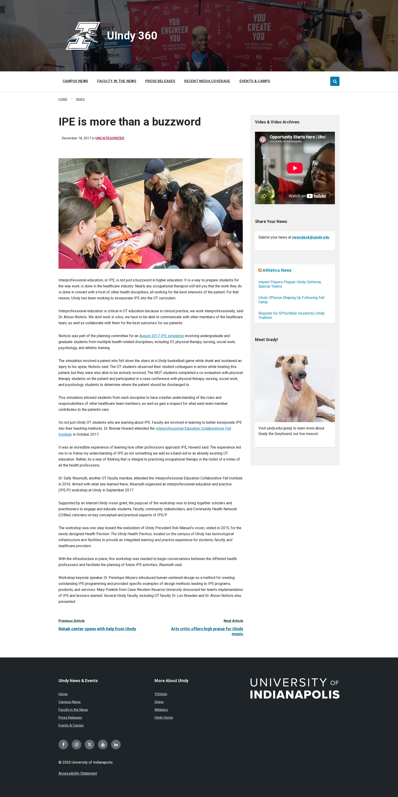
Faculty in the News (73, 710)
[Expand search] (334, 81)
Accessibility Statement (78, 773)
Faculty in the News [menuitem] (116, 81)
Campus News (70, 702)
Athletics (161, 710)
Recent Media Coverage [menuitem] (207, 81)
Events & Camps (71, 725)
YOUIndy (161, 694)
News (80, 99)
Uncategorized (109, 138)
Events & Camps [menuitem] (255, 81)
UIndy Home (164, 717)
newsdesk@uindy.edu (310, 237)
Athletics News (277, 270)
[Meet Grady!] (295, 385)
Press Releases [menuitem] (160, 81)
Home (63, 99)
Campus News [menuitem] (75, 81)
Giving (159, 702)
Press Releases (70, 717)
